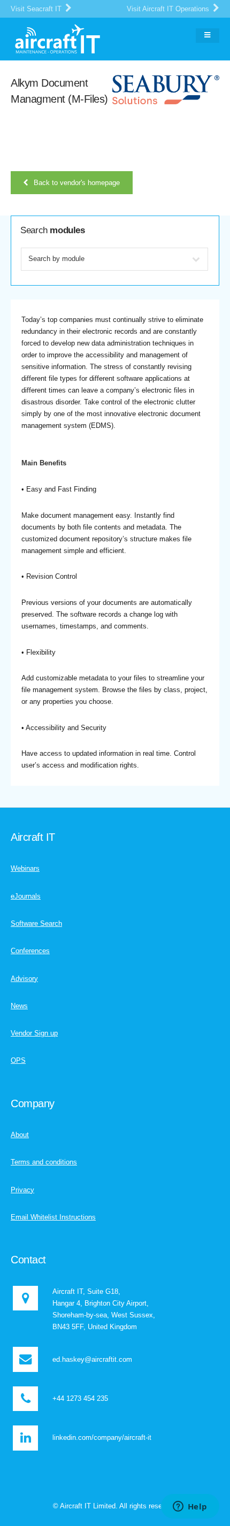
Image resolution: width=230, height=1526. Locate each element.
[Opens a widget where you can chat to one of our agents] (189, 1507)
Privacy (22, 1190)
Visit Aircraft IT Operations (169, 9)
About (20, 1135)
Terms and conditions (44, 1162)
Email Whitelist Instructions (53, 1217)
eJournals (26, 896)
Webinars (25, 868)
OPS (18, 1060)
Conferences (30, 951)
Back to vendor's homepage (77, 183)
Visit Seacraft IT (37, 9)
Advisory (24, 979)
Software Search (36, 923)
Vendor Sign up (34, 1033)
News (19, 1006)
